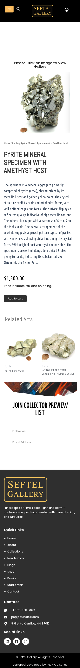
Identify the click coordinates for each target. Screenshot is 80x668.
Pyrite (15, 143)
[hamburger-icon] (9, 9)
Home (7, 143)
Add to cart (15, 298)
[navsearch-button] (18, 9)
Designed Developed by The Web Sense (40, 665)
